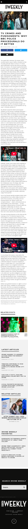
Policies (15, 512)
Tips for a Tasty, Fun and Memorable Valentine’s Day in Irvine (14, 376)
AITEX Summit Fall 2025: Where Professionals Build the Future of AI (14, 418)
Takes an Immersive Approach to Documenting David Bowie (10, 335)
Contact (20, 510)
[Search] (26, 1)
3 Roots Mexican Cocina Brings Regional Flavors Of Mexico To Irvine (13, 456)
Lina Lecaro (4, 337)
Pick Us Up (10, 510)
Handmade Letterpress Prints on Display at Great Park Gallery (14, 440)
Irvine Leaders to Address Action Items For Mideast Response (12, 356)
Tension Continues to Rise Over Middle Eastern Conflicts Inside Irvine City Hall (13, 366)
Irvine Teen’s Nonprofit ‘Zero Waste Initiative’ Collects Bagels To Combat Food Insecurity (14, 448)
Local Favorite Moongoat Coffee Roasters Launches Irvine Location (13, 386)
